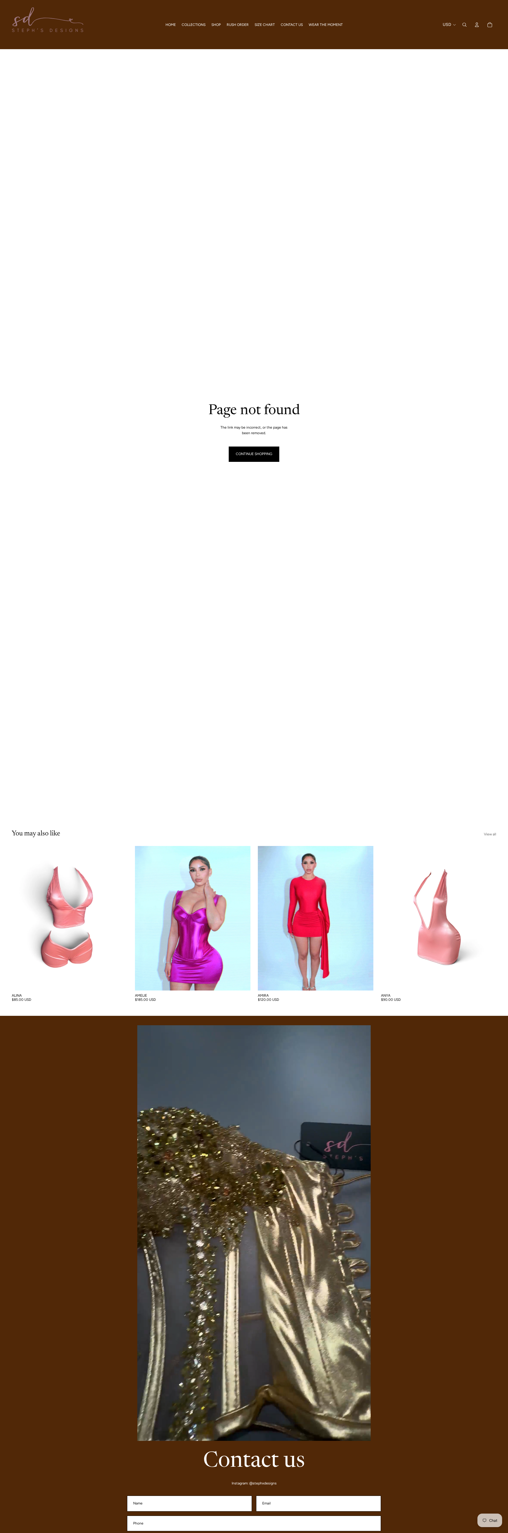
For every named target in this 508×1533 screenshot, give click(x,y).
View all (490, 834)
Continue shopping (254, 454)
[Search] (464, 24)
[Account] (476, 24)
